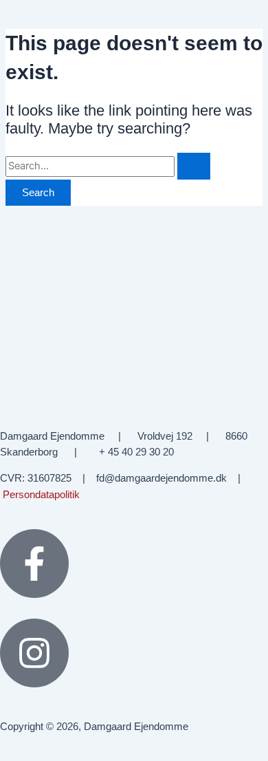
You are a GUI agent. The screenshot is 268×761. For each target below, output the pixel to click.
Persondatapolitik (41, 494)
